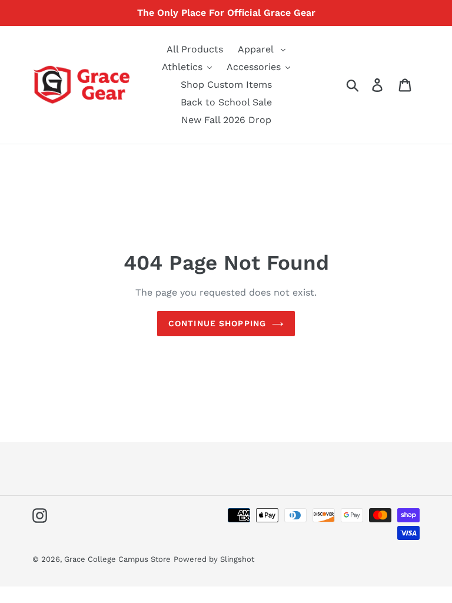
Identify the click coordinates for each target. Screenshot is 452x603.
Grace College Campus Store (117, 559)
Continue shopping (217, 323)
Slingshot (237, 559)
